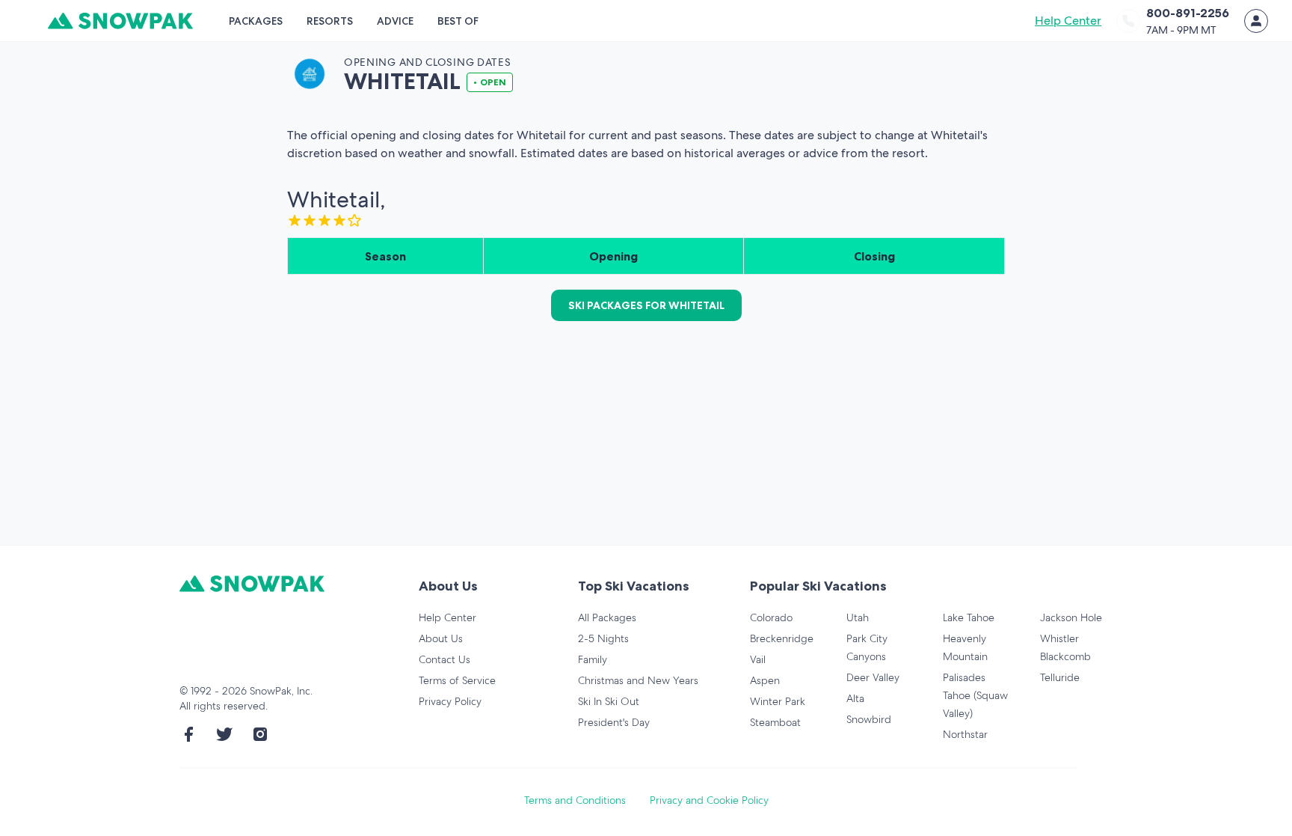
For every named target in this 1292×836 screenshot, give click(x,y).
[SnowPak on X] (224, 734)
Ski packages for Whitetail (646, 305)
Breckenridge (781, 638)
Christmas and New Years (638, 680)
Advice (395, 21)
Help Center (1068, 20)
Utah (857, 617)
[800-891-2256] (1128, 21)
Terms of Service (457, 680)
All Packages (607, 617)
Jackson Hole (1071, 617)
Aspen (765, 680)
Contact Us (444, 659)
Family (592, 659)
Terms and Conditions (575, 800)
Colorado (771, 617)
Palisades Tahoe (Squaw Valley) (975, 695)
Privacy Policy (450, 701)
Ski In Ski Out (608, 701)
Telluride (1060, 677)
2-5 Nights (603, 638)
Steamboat (775, 722)
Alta (855, 698)
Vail (758, 659)
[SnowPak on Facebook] (188, 734)
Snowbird (868, 719)
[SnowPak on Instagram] (260, 734)
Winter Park (777, 701)
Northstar (965, 734)
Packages (256, 21)
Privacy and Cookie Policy (709, 800)
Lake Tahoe (968, 617)
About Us (441, 638)
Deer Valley (872, 677)
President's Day (614, 722)
